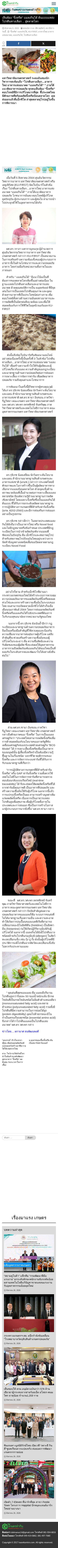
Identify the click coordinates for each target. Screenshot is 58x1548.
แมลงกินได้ (18, 35)
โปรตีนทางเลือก (30, 35)
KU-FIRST (32, 31)
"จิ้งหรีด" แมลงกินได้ (18, 31)
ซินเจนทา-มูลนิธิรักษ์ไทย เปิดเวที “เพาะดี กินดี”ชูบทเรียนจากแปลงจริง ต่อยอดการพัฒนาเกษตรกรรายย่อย (28, 1449)
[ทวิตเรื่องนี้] (43, 43)
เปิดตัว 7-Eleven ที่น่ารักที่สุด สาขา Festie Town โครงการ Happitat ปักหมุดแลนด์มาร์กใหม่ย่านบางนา (28, 1505)
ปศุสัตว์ (41, 28)
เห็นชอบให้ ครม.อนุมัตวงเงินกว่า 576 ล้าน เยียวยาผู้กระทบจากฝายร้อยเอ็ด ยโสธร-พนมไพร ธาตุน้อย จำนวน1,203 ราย (28, 1392)
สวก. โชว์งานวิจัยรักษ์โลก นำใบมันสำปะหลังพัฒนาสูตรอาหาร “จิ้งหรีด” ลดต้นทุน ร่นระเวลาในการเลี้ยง (13, 1059)
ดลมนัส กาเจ (28, 28)
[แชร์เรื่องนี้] (18, 43)
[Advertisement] (29, 137)
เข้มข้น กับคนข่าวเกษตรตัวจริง (21, 9)
